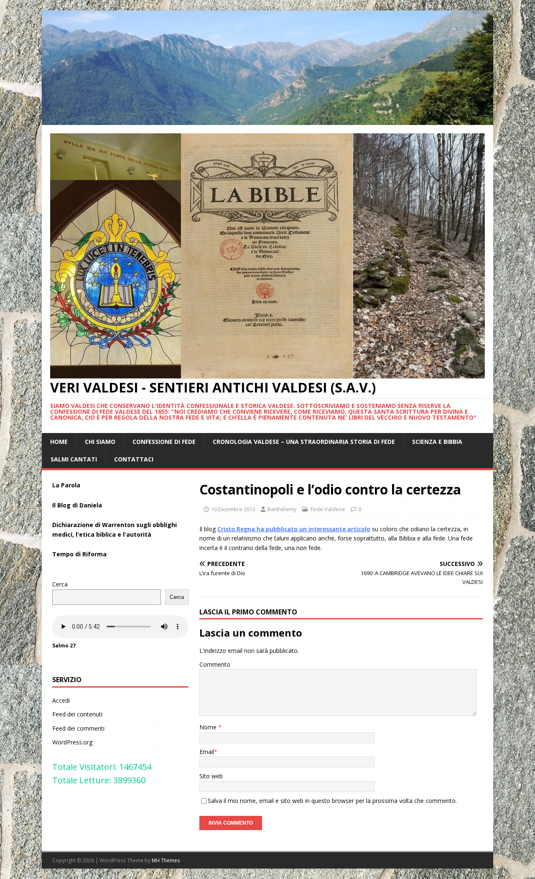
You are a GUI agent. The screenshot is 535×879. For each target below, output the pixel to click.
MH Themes (166, 860)
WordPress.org (72, 742)
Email (206, 752)
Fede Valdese (328, 509)
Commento (214, 664)
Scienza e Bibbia (437, 442)
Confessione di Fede (164, 442)
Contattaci (133, 459)
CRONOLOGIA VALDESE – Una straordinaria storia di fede (304, 442)
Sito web (211, 776)
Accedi (61, 700)
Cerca (60, 584)
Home (59, 442)
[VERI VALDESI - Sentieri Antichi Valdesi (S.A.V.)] (267, 120)
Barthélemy (282, 509)
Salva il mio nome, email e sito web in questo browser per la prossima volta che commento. (332, 801)
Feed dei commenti (78, 728)
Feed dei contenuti (77, 714)
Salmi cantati (74, 459)
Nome (208, 727)
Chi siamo (100, 442)
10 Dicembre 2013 (233, 509)
